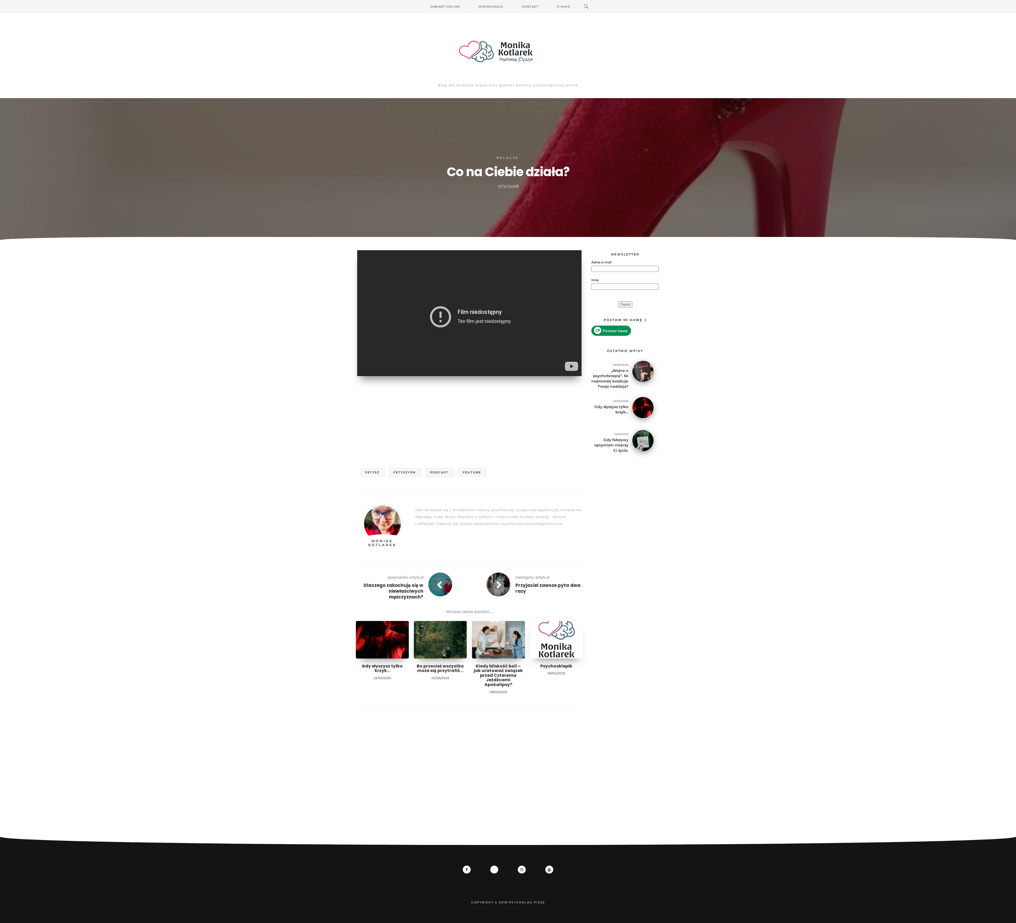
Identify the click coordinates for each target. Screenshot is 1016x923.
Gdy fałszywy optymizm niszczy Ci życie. (611, 445)
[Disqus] (469, 779)
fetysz (372, 472)
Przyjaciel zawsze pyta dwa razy (547, 588)
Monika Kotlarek (382, 543)
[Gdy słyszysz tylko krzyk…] (642, 407)
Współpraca (490, 6)
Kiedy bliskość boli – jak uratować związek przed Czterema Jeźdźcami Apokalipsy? (498, 675)
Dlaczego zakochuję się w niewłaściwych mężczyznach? (393, 591)
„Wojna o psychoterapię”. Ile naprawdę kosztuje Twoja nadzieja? (609, 378)
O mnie (563, 6)
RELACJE (507, 157)
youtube (471, 472)
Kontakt (530, 6)
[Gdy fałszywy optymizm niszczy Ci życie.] (642, 440)
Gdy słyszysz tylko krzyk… (382, 668)
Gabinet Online (445, 6)
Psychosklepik (556, 666)
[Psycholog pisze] (508, 51)
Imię (594, 280)
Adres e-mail (601, 262)
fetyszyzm (404, 472)
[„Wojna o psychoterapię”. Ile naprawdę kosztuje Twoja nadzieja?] (642, 371)
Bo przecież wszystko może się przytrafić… (440, 668)
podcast (439, 472)
